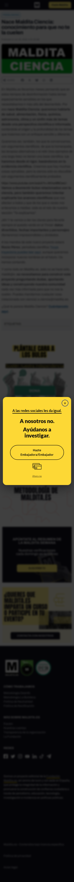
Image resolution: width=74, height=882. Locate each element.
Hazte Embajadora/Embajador (37, 452)
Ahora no (37, 476)
